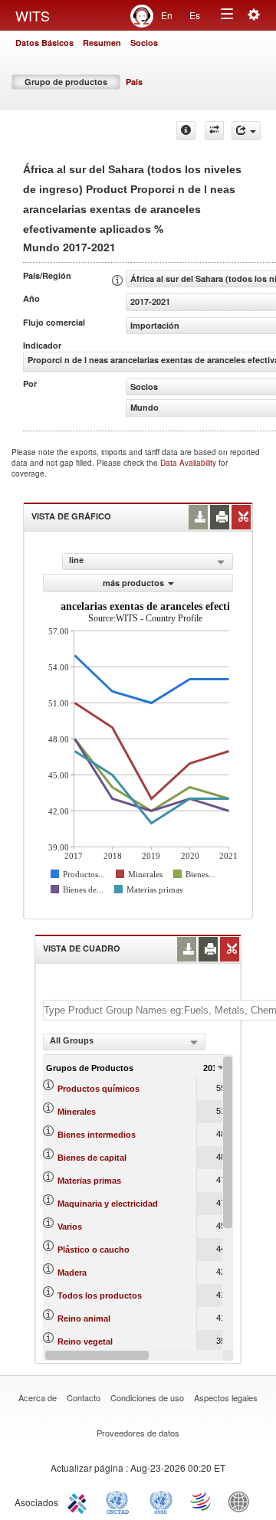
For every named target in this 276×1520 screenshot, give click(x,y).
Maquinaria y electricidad (108, 1203)
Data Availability (189, 462)
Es (194, 14)
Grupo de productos (66, 81)
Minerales (77, 1111)
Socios (144, 42)
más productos (133, 582)
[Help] (186, 130)
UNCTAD (120, 1501)
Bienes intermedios (97, 1134)
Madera (72, 1272)
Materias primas (89, 1180)
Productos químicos (99, 1088)
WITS (32, 15)
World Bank (242, 1501)
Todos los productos (100, 1295)
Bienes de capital (92, 1157)
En (166, 14)
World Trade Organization (201, 1501)
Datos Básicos (44, 42)
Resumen (102, 42)
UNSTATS (161, 1501)
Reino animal (84, 1318)
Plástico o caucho (94, 1249)
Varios (70, 1226)
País (134, 81)
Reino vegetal (85, 1341)
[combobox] (124, 1042)
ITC (79, 1501)
